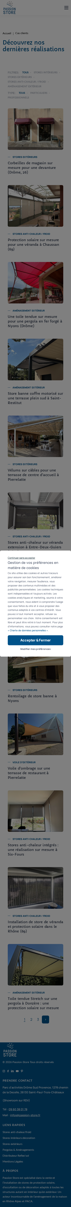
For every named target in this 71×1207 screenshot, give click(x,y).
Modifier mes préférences (35, 649)
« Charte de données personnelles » (28, 630)
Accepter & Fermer (35, 640)
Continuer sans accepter (21, 557)
